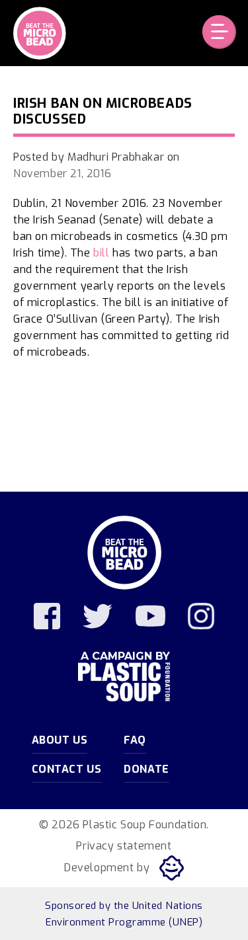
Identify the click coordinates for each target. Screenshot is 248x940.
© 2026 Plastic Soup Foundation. (124, 825)
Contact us (67, 769)
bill (101, 253)
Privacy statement (123, 846)
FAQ (135, 740)
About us (60, 740)
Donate (146, 769)
